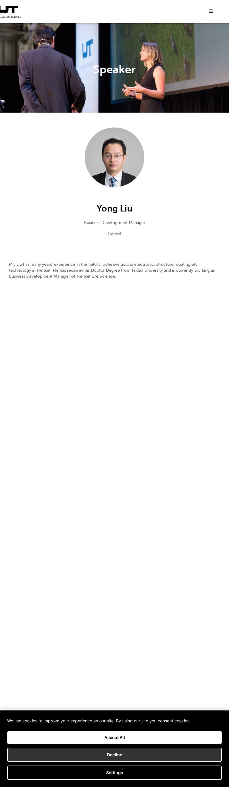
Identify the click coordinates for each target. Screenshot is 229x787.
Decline (114, 754)
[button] (211, 11)
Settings (114, 772)
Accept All (114, 737)
